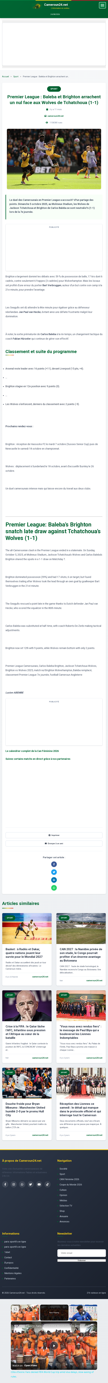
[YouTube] (39, 1184)
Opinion (63, 1195)
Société (63, 1168)
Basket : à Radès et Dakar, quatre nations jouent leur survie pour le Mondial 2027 (24, 953)
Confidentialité (11, 1268)
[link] (15, 1326)
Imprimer (55, 835)
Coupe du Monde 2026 (71, 1184)
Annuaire (64, 1216)
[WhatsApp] (22, 1184)
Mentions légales (13, 1273)
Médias (63, 1200)
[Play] (83, 1312)
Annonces (64, 1221)
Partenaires (10, 1278)
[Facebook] (5, 1184)
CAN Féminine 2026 (69, 1179)
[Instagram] (14, 1184)
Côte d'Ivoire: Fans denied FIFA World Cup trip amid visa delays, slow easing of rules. (54, 1326)
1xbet (7, 1252)
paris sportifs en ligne (15, 1241)
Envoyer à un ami (55, 843)
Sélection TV (66, 1205)
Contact (8, 1257)
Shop (62, 1211)
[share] (91, 1324)
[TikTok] (47, 1184)
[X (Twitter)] (31, 1184)
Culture (63, 1190)
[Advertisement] (54, 44)
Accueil (5, 76)
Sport (15, 76)
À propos (8, 1262)
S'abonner (82, 1260)
